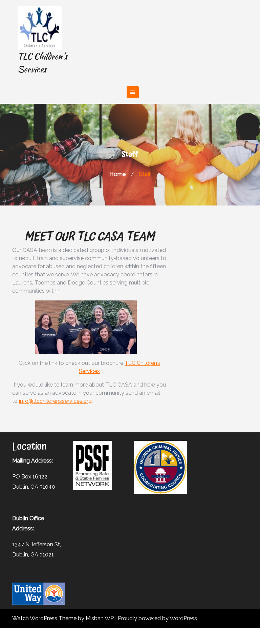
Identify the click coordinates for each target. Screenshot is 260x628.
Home (117, 174)
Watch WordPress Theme (45, 618)
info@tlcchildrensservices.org (55, 401)
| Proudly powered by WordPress (156, 618)
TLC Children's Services (42, 62)
